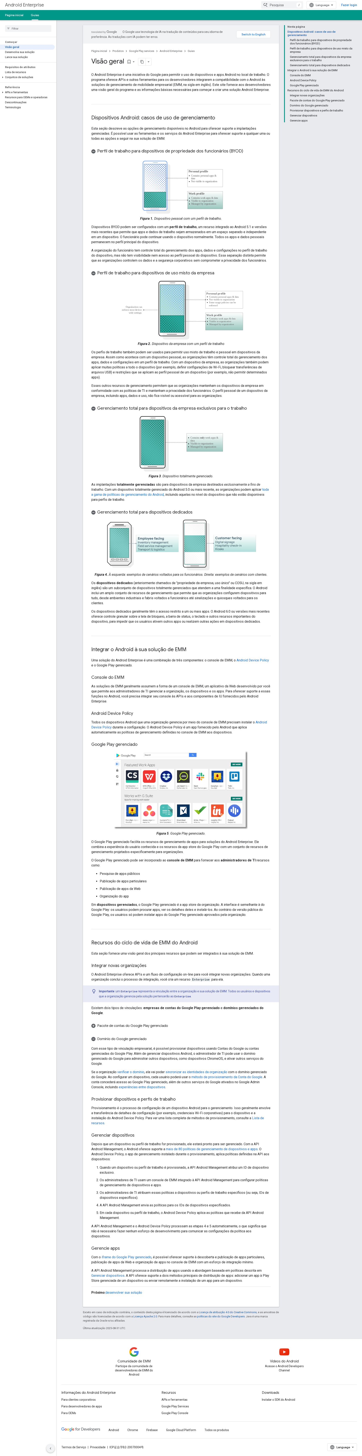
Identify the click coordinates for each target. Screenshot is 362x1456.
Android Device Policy (253, 660)
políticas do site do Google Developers (221, 1316)
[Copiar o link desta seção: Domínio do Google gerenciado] (151, 1039)
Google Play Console (175, 1413)
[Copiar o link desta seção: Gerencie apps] (124, 1248)
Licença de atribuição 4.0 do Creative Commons (228, 1312)
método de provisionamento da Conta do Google (226, 1077)
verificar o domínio (130, 1072)
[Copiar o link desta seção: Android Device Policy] (137, 713)
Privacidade (98, 1447)
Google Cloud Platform (181, 1430)
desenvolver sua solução (123, 1293)
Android (114, 1430)
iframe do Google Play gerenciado (126, 1257)
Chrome (132, 1430)
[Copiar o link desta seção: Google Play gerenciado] (141, 744)
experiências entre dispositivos (142, 1087)
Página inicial (14, 15)
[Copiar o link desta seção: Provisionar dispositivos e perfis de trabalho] (180, 1099)
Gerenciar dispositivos (107, 1276)
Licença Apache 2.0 (145, 1316)
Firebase (152, 1430)
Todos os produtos (216, 1430)
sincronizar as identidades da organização (196, 1072)
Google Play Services (175, 1406)
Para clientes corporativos (78, 1399)
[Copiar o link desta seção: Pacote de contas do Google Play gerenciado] (173, 1025)
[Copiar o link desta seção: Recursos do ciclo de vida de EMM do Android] (202, 943)
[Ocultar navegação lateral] (50, 1448)
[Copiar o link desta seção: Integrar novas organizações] (150, 965)
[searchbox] (28, 28)
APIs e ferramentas (174, 1399)
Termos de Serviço (73, 1447)
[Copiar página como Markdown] (142, 61)
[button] (27, 77)
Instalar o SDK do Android (278, 1399)
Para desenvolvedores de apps (81, 1406)
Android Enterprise (24, 5)
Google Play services (141, 51)
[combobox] (282, 5)
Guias (35, 15)
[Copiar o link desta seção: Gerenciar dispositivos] (138, 1135)
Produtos (118, 51)
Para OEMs (68, 1413)
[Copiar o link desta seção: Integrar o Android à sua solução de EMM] (190, 649)
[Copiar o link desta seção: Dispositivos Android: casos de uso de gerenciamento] (219, 118)
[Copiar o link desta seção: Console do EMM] (128, 677)
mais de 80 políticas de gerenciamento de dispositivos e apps (212, 1149)
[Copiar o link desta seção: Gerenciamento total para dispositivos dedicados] (197, 512)
